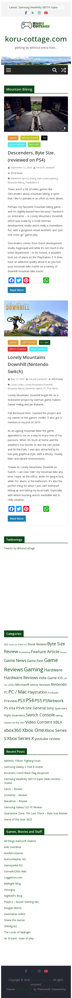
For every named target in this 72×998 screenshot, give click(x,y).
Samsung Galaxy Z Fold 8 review (24, 767)
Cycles (14, 384)
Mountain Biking (16, 182)
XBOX (55, 388)
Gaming (13, 138)
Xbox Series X (20, 738)
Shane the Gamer (14, 920)
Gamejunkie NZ (13, 865)
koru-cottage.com (36, 39)
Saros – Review (13, 789)
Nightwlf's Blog (13, 895)
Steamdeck (18, 715)
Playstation (37, 692)
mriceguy (9, 889)
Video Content (17, 144)
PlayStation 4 (32, 182)
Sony (50, 708)
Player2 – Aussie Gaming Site (21, 902)
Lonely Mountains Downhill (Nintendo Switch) (28, 364)
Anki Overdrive (12, 847)
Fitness (63, 652)
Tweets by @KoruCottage (19, 548)
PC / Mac (44, 342)
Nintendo (59, 684)
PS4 (44, 138)
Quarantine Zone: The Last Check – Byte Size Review (35, 813)
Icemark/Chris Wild (15, 871)
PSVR (20, 708)
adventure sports (20, 178)
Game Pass (35, 661)
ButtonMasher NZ (15, 859)
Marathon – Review (15, 801)
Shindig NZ (10, 926)
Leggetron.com (13, 877)
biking (33, 178)
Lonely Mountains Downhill (39, 384)
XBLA (57, 722)
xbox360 (12, 730)
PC (44, 388)
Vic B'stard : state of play (19, 938)
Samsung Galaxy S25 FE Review (23, 807)
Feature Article (45, 651)
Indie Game (48, 678)
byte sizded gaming (47, 178)
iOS (60, 677)
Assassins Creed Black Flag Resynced (26, 773)
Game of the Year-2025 (18, 819)
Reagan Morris (13, 908)
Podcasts (53, 692)
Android (13, 644)
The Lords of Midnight (17, 932)
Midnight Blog (12, 883)
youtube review (47, 738)
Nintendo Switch (33, 388)
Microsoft (22, 684)
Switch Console (17, 349)
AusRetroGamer (13, 853)
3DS (6, 644)
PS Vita (9, 708)
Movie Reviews (40, 684)
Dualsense (24, 652)
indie (21, 384)
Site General (35, 707)
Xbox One (34, 144)
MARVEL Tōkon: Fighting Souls (22, 760)
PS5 (38, 700)
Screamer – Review (15, 795)
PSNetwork (53, 700)
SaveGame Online (14, 914)
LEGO (11, 684)
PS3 (21, 700)
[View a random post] (63, 70)
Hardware (53, 669)
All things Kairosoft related (20, 841)
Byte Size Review (30, 138)
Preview (10, 700)
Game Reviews (29, 342)
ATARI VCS (22, 644)
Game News (15, 660)
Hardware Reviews (21, 677)
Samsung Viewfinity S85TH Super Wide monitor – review (38, 9)
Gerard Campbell (45, 167)
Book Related (37, 644)
